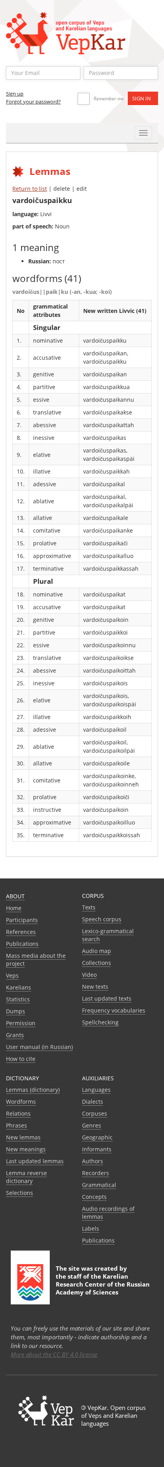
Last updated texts (106, 998)
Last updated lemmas (35, 1161)
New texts (95, 986)
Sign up (14, 93)
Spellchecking (100, 1022)
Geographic (97, 1137)
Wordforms (21, 1101)
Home (13, 908)
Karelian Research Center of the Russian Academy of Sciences (103, 1284)
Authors (92, 1161)
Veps (12, 975)
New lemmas (23, 1137)
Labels (90, 1228)
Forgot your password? (33, 101)
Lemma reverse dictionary (26, 1177)
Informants (96, 1149)
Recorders (95, 1173)
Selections (19, 1193)
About (15, 896)
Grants (15, 1035)
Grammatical (99, 1185)
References (21, 932)
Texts (89, 907)
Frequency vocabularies (113, 1010)
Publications (22, 943)
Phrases (16, 1125)
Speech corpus (101, 919)
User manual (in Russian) (39, 1047)
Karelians (18, 987)
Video (89, 974)
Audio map (96, 951)
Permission (20, 1023)
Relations (18, 1113)
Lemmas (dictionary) (33, 1089)
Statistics (18, 999)
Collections (96, 962)
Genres (91, 1125)
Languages (96, 1089)
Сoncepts (94, 1196)
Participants (22, 920)
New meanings (26, 1149)
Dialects (92, 1101)
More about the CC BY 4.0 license (54, 1354)
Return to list (29, 188)
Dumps (15, 1011)
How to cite (20, 1058)
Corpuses (94, 1113)
